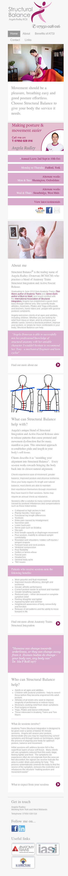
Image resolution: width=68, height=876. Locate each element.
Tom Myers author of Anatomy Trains (35, 292)
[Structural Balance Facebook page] (49, 213)
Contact (15, 39)
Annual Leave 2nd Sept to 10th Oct (40, 158)
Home (14, 33)
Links (28, 39)
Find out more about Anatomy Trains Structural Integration (31, 623)
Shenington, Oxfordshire (45, 180)
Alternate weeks (51, 176)
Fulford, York (52, 167)
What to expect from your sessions (30, 784)
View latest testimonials (47, 202)
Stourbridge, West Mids (46, 193)
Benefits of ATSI (45, 33)
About (26, 33)
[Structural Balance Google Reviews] (40, 213)
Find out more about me (24, 365)
